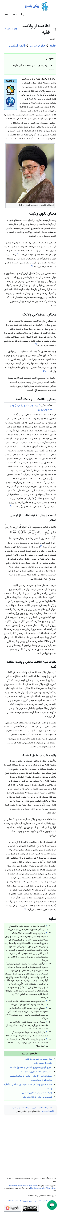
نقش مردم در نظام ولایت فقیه (38, 1059)
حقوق (52, 45)
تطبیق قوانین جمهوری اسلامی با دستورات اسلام (31, 1067)
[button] (54, 6)
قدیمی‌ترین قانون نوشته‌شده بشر (37, 1097)
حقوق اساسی (37, 45)
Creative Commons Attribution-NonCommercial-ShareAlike (32, 1187)
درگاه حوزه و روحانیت (20, 1108)
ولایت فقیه (41, 79)
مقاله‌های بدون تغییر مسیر (28, 1111)
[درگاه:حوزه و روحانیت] (10, 102)
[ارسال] (52, 1205)
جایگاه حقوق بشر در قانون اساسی (37, 1093)
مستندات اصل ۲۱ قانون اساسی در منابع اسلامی (31, 1076)
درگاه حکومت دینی (40, 1108)
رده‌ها (52, 1108)
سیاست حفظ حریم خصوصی (45, 1200)
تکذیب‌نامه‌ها (13, 1200)
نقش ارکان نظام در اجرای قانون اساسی (35, 1072)
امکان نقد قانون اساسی (41, 1080)
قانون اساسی (17, 45)
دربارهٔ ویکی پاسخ (26, 1200)
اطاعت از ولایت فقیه (43, 1063)
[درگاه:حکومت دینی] (10, 90)
